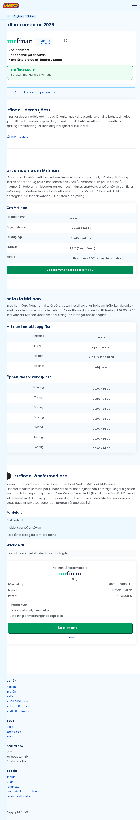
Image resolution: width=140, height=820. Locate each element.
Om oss (8, 727)
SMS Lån (8, 782)
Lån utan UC (11, 787)
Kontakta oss (12, 732)
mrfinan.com (23, 69)
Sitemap (8, 736)
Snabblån (9, 777)
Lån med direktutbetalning (21, 791)
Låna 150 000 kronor (16, 706)
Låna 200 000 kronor (16, 711)
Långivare (18, 16)
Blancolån (9, 687)
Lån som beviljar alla (16, 796)
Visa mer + (70, 637)
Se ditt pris (68, 627)
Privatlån (8, 696)
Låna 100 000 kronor (16, 701)
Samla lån (9, 692)
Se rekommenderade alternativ (70, 270)
